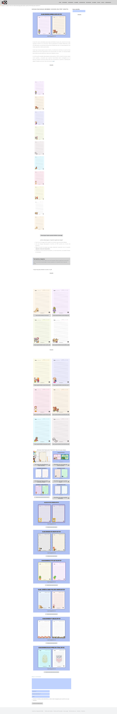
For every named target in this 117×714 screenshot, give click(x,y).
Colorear (94, 2)
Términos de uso (72, 711)
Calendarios (70, 2)
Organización (82, 2)
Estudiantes (88, 2)
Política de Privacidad (58, 711)
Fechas (98, 2)
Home (60, 2)
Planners (76, 2)
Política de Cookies (49, 711)
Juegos (102, 2)
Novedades (64, 2)
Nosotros (83, 711)
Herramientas (108, 2)
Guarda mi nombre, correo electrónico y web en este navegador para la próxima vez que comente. (51, 699)
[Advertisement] (51, 72)
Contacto (78, 711)
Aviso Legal (65, 711)
